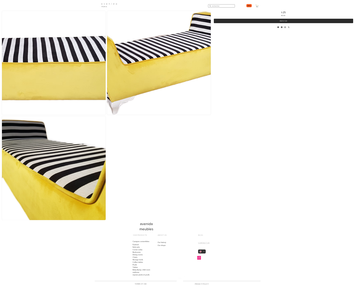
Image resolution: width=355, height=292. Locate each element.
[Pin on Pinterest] (282, 27)
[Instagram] (199, 258)
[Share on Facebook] (278, 27)
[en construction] (179, 289)
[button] (257, 6)
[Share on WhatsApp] (285, 27)
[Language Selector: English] (202, 251)
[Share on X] (289, 27)
